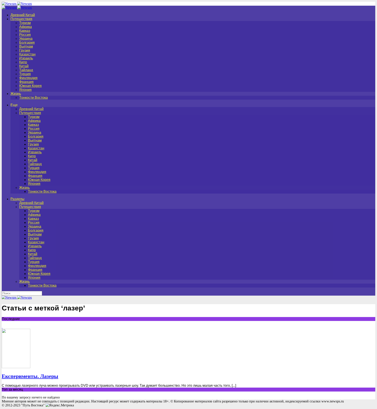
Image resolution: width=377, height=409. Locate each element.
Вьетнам (26, 46)
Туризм (25, 23)
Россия (25, 34)
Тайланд (26, 70)
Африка (25, 27)
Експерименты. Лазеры (30, 376)
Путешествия (21, 19)
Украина (26, 38)
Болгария (27, 42)
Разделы (17, 199)
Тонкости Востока (33, 97)
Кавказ (24, 31)
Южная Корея (30, 86)
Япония (25, 90)
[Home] (17, 7)
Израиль (26, 58)
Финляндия (28, 78)
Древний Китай (22, 15)
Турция (25, 74)
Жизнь (15, 93)
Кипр (23, 62)
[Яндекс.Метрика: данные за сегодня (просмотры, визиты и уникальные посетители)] (60, 405)
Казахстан (27, 54)
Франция (26, 82)
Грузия (24, 50)
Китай (24, 66)
